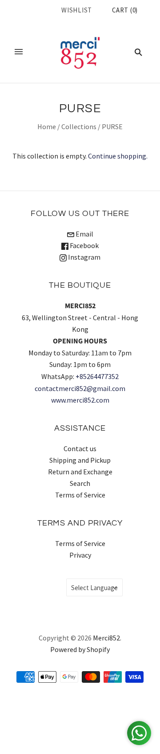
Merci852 (106, 637)
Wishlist (76, 10)
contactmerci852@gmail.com (80, 388)
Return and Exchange (80, 471)
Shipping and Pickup (80, 460)
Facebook (83, 245)
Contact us (80, 448)
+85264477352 (97, 376)
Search (80, 483)
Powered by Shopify (80, 649)
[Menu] (18, 52)
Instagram (83, 257)
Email (83, 233)
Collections (78, 126)
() (125, 10)
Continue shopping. (118, 155)
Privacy (80, 554)
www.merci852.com (80, 399)
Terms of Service (80, 494)
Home (46, 126)
